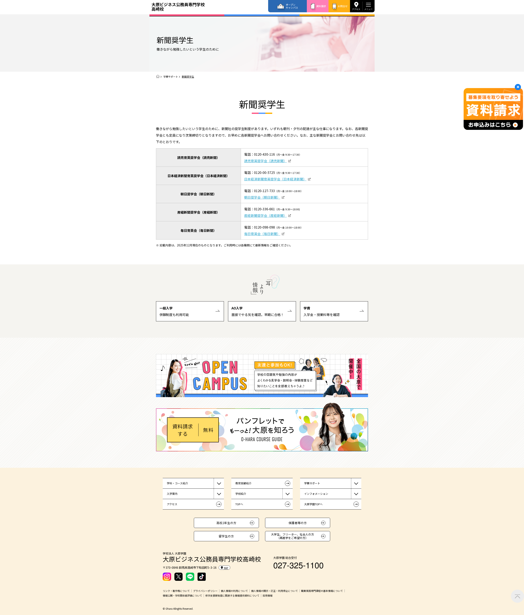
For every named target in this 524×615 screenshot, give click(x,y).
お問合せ (343, 6)
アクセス (356, 9)
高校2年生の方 (226, 523)
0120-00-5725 (264, 172)
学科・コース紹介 (177, 483)
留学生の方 (226, 536)
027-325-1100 (298, 565)
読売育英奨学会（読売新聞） (265, 160)
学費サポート (170, 76)
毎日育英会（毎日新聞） (262, 233)
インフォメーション (316, 494)
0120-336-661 (264, 208)
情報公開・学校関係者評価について (182, 595)
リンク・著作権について (176, 590)
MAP (226, 567)
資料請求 (321, 6)
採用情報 (267, 595)
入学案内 (172, 494)
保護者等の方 (297, 523)
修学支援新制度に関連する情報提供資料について (232, 595)
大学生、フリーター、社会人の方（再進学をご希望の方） (292, 536)
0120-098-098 (264, 227)
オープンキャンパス (292, 6)
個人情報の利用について (234, 590)
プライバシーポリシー (205, 590)
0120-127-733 (264, 190)
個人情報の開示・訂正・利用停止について (274, 590)
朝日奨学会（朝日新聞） (262, 197)
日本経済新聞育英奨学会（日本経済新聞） (275, 179)
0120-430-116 (264, 154)
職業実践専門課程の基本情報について (322, 590)
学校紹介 (240, 494)
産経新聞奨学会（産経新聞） (265, 215)
